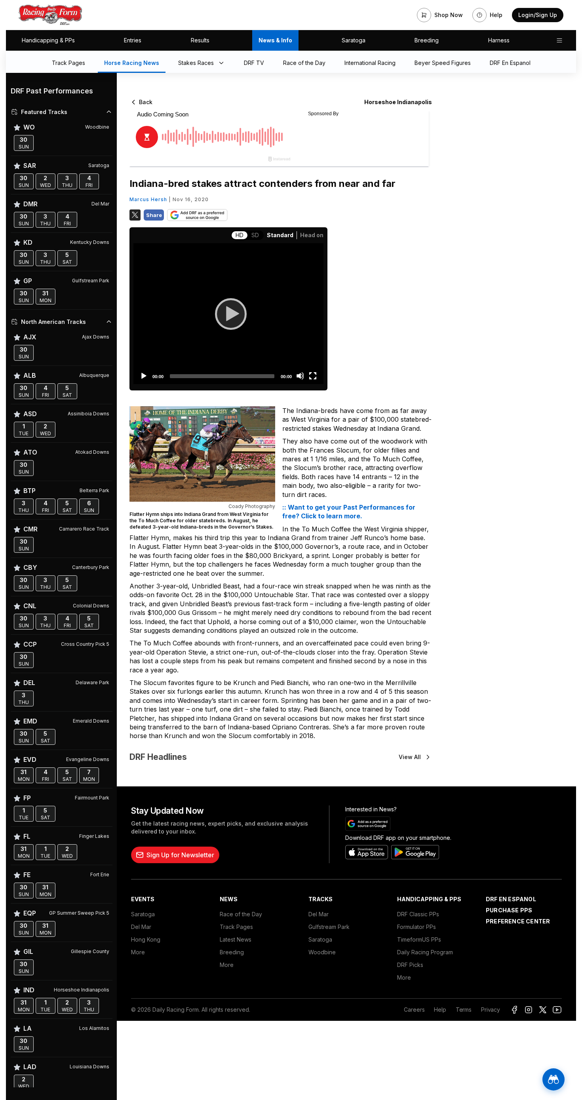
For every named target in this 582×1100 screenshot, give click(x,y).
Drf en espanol (511, 899)
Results (200, 40)
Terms (464, 1009)
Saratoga (353, 40)
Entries (132, 40)
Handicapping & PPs (48, 40)
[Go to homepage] (50, 15)
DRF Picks (410, 964)
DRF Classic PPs (418, 914)
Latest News (235, 939)
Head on (311, 235)
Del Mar (141, 926)
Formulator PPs (416, 926)
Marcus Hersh (148, 199)
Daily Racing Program (425, 952)
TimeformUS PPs (419, 939)
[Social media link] (514, 1009)
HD (239, 235)
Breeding (427, 40)
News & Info (275, 40)
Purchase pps (509, 910)
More (138, 952)
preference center (518, 921)
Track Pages (236, 926)
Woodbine (322, 952)
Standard (280, 235)
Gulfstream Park (329, 926)
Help (440, 1009)
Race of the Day (241, 914)
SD (255, 235)
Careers (414, 1009)
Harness (499, 40)
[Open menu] (559, 40)
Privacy (490, 1009)
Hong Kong (145, 939)
